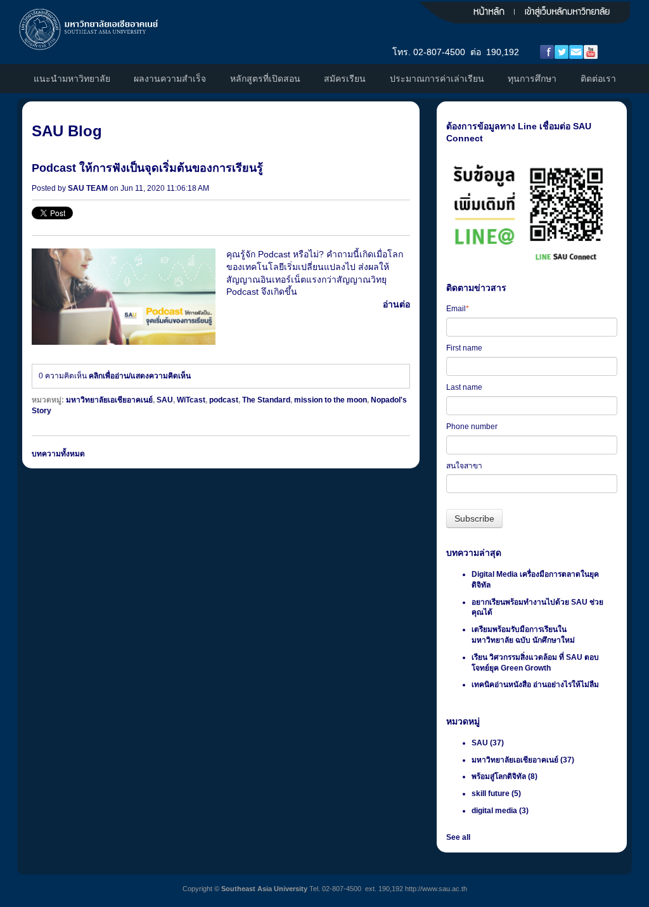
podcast (223, 400)
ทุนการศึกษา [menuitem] (532, 79)
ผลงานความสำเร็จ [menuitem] (170, 79)
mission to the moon (330, 400)
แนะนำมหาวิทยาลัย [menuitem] (72, 79)
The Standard (266, 400)
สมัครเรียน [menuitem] (345, 79)
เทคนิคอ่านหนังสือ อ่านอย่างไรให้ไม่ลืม (535, 684)
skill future (496, 793)
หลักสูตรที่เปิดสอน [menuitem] (265, 79)
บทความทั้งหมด (58, 453)
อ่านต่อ (396, 304)
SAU (165, 400)
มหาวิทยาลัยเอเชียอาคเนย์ (109, 400)
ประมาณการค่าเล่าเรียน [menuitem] (437, 79)
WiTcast (191, 400)
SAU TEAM (88, 188)
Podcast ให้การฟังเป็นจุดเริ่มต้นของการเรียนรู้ (147, 168)
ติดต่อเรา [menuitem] (598, 79)
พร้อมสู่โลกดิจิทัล (504, 776)
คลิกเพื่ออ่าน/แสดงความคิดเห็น (140, 375)
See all (458, 837)
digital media (500, 810)
